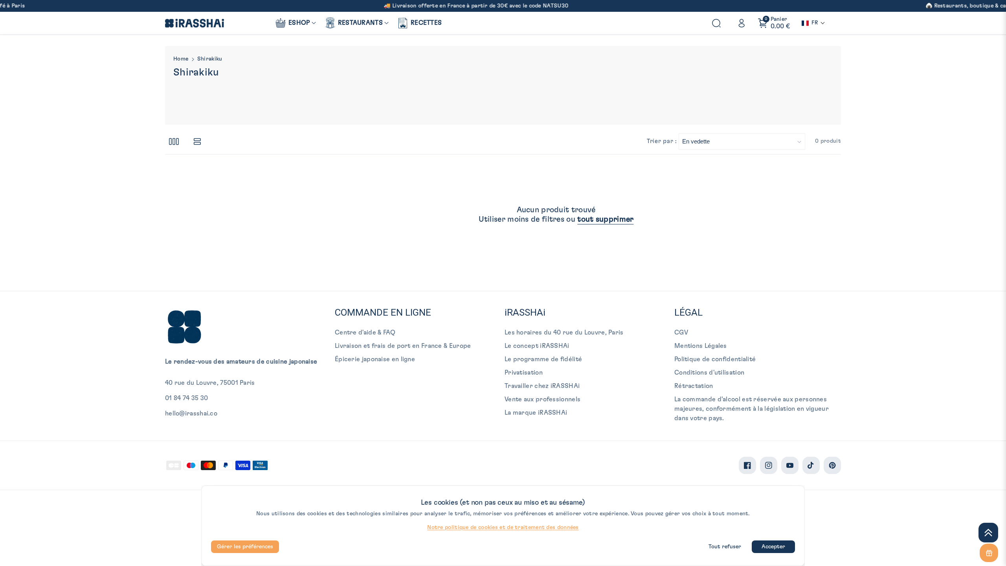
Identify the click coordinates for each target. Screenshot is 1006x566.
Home (180, 59)
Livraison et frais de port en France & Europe (403, 346)
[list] (197, 141)
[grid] (174, 141)
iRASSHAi (525, 312)
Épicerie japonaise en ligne (375, 359)
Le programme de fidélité (543, 359)
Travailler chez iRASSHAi (542, 386)
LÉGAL (688, 312)
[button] (295, 22)
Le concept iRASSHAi (537, 346)
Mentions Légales (700, 346)
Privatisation (524, 372)
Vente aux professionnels (542, 399)
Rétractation (693, 386)
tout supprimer (605, 219)
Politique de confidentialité (715, 359)
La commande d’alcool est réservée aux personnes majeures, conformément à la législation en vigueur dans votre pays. (751, 408)
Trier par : (662, 141)
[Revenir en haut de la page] (988, 532)
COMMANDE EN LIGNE (383, 312)
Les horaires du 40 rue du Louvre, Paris (564, 332)
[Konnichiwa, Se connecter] (741, 23)
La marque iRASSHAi (536, 413)
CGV (681, 332)
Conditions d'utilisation (709, 372)
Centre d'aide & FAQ (365, 332)
